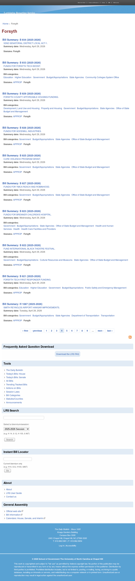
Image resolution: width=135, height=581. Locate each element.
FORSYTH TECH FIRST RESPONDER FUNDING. (27, 279)
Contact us (11, 496)
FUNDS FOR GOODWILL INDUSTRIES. (22, 131)
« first (25, 330)
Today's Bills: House (15, 373)
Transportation (108, 315)
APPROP (17, 82)
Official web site (14, 511)
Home (5, 23)
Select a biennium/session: (16, 424)
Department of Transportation (85, 315)
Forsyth (16, 51)
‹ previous (37, 330)
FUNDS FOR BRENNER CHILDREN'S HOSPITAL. (28, 214)
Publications (116, 2)
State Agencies (76, 77)
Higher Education (23, 77)
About (9, 489)
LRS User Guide (14, 492)
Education (8, 77)
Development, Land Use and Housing (22, 108)
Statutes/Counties (14, 398)
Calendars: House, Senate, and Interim (25, 518)
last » (110, 330)
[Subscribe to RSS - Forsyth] (67, 337)
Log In (61, 545)
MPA (109, 2)
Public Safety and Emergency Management (105, 287)
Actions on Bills (13, 387)
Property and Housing (51, 108)
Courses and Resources (94, 2)
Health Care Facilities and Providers (38, 228)
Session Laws (13, 391)
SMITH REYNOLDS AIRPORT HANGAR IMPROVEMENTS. (32, 307)
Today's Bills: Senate (16, 377)
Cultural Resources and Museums (56, 259)
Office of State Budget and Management (91, 139)
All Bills (9, 380)
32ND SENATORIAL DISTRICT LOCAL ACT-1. (26, 43)
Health (16, 228)
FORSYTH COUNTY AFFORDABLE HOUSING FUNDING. (31, 96)
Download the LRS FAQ (67, 353)
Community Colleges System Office (102, 77)
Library (103, 2)
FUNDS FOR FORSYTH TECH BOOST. (22, 65)
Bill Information (14, 514)
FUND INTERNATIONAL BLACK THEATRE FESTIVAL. (29, 248)
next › (100, 330)
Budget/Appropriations (57, 77)
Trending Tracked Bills (16, 384)
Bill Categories (13, 395)
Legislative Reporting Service (19, 13)
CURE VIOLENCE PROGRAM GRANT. (22, 158)
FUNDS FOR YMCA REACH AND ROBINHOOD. (27, 186)
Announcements (14, 402)
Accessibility (71, 545)
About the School (81, 2)
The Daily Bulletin (14, 369)
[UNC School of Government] (34, 2)
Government (39, 77)
